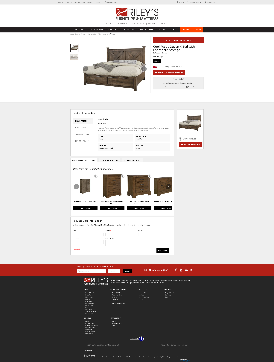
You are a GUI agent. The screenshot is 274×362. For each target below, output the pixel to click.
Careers (141, 299)
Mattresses (79, 29)
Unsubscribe (89, 334)
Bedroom (128, 29)
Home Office (163, 29)
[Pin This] (155, 67)
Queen (157, 61)
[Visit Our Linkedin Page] (187, 270)
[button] (144, 68)
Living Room (96, 29)
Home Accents (145, 29)
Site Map (173, 345)
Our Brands (88, 313)
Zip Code (76, 238)
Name (75, 231)
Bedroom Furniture (80, 34)
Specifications (82, 134)
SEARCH (181, 2)
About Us (109, 23)
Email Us (191, 87)
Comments (110, 238)
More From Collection (83, 160)
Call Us (167, 87)
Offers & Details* (182, 345)
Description (81, 121)
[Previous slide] (76, 186)
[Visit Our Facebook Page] (176, 270)
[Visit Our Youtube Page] (181, 270)
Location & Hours (138, 23)
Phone (141, 231)
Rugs (176, 29)
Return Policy (82, 141)
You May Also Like (109, 160)
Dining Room (113, 29)
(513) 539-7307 (112, 2)
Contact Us (152, 23)
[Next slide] (168, 186)
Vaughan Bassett (161, 53)
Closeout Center (192, 29)
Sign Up (127, 271)
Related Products (132, 160)
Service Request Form (118, 303)
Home (72, 34)
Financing (164, 23)
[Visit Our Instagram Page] (192, 270)
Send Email (163, 250)
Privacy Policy (165, 345)
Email (108, 231)
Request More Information (170, 72)
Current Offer (122, 23)
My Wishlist (115, 325)
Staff (166, 297)
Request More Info (192, 144)
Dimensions (80, 128)
